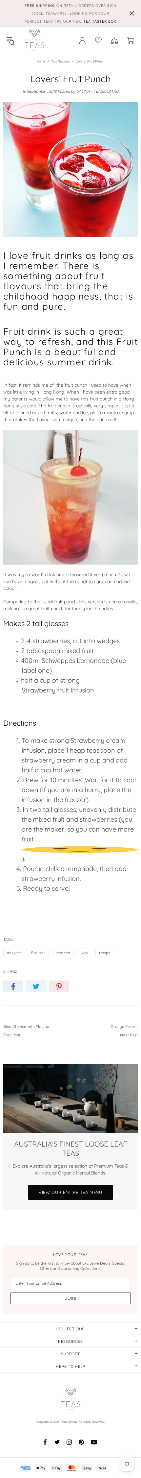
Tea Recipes (60, 61)
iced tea (63, 952)
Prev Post (11, 1034)
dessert (14, 952)
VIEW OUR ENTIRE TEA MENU (70, 1192)
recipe (105, 952)
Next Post (129, 1034)
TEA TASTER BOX (99, 21)
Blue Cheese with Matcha (26, 1026)
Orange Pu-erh (124, 1026)
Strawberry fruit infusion (58, 690)
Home (41, 61)
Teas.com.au (34, 40)
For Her (38, 952)
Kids (85, 952)
